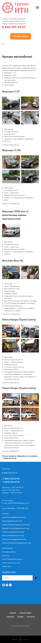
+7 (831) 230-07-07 (11, 478)
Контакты (31, 617)
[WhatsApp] (3, 585)
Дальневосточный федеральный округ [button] (16, 528)
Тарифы (20, 617)
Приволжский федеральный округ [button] (14, 539)
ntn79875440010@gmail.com (18, 503)
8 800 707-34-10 (13, 27)
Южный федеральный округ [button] (12, 521)
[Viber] (7, 585)
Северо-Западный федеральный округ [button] (16, 525)
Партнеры (10, 617)
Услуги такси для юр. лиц (11, 563)
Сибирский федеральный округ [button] (13, 532)
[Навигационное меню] (37, 8)
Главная (13, 613)
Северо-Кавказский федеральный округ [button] (16, 543)
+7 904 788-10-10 (22, 508)
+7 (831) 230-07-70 (11, 482)
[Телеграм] (10, 585)
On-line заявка (7, 501)
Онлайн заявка (25, 613)
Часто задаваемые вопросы (12, 559)
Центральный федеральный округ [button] (14, 517)
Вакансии (5, 555)
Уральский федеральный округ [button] (13, 535)
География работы (9, 552)
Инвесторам (6, 566)
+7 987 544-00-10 (16, 487)
